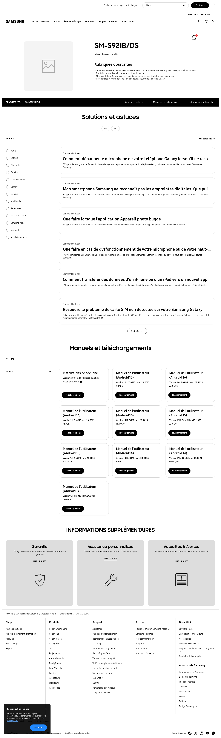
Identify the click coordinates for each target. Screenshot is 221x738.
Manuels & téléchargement (104, 634)
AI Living (10, 639)
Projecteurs (54, 653)
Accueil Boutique (14, 629)
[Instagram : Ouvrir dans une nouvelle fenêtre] (201, 733)
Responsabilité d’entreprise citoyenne (196, 648)
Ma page (140, 643)
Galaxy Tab (54, 634)
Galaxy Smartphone (58, 629)
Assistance (97, 629)
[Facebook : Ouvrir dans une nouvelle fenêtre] (190, 733)
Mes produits (142, 648)
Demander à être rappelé (103, 688)
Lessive (52, 673)
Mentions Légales (54, 733)
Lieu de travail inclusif (189, 643)
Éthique (182, 701)
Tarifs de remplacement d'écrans (107, 663)
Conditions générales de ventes (77, 733)
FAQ (115, 128)
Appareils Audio (56, 658)
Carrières (183, 686)
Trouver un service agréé (103, 658)
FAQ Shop (96, 643)
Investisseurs (185, 691)
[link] (193, 37)
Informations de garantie (106, 54)
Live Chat (96, 678)
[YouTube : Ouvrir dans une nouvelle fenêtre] (207, 733)
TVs (50, 648)
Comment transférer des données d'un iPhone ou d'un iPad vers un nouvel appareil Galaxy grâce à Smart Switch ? (146, 70)
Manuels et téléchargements (166, 102)
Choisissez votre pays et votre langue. (121, 5)
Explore (9, 648)
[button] (137, 160)
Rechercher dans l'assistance (105, 639)
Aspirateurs (54, 678)
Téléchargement (73, 395)
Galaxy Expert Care (101, 653)
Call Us (95, 683)
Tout (105, 128)
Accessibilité (185, 639)
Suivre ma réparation (102, 673)
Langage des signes (101, 692)
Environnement (186, 629)
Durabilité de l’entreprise (190, 656)
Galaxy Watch (55, 639)
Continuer (200, 5)
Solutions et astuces (133, 102)
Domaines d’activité (188, 677)
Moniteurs (54, 683)
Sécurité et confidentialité (191, 634)
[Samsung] (15, 21)
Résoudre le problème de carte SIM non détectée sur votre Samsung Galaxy (130, 79)
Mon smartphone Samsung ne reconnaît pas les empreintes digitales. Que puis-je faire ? (136, 76)
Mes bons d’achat (144, 653)
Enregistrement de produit (104, 668)
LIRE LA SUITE (39, 561)
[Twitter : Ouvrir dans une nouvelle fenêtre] (196, 733)
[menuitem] (35, 21)
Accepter (38, 727)
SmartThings (12, 643)
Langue (9, 371)
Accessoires (54, 688)
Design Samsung (187, 706)
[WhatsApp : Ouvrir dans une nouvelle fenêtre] (213, 733)
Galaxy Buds (54, 643)
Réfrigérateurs (55, 663)
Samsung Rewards (144, 634)
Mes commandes (144, 639)
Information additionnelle (201, 102)
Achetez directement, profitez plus (21, 634)
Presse (182, 696)
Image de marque (187, 682)
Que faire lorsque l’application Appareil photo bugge (120, 73)
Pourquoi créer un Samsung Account (152, 629)
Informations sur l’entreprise (192, 672)
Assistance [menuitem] (193, 14)
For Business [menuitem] (207, 14)
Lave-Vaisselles (56, 668)
